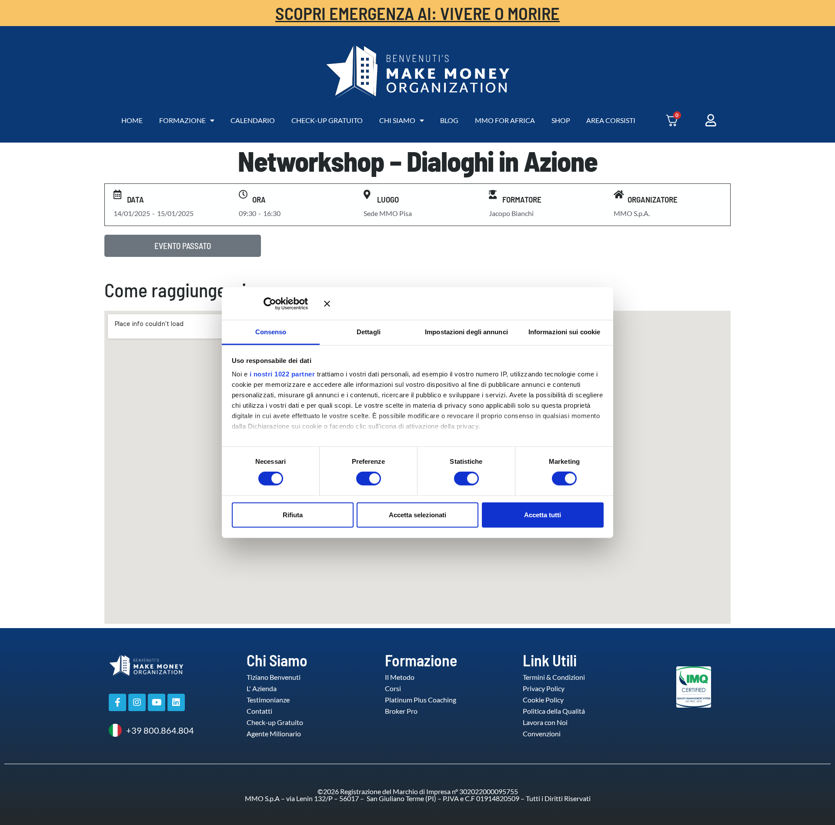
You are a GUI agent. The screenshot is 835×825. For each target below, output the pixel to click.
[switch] (359, 479)
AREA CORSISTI (610, 120)
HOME (132, 120)
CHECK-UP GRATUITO (327, 120)
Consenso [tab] (271, 332)
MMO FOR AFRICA (505, 120)
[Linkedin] (176, 702)
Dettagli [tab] (369, 332)
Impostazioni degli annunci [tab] (466, 332)
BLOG (449, 120)
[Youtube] (156, 702)
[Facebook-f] (117, 702)
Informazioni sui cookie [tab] (564, 332)
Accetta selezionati (417, 514)
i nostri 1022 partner (282, 374)
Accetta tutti (542, 514)
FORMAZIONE (182, 120)
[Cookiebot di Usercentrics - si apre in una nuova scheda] (282, 303)
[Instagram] (137, 702)
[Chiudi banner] (464, 303)
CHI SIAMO (397, 120)
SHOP (560, 120)
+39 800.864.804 (160, 730)
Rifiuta (293, 514)
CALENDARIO (252, 120)
